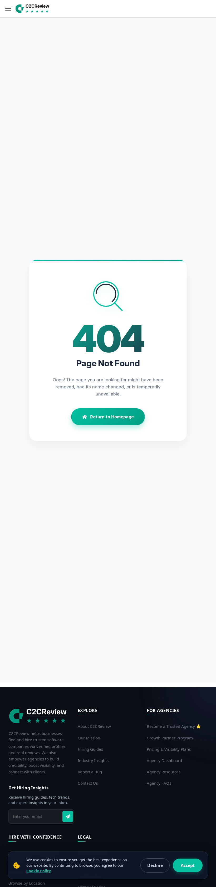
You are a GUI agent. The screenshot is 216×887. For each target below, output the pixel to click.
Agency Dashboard (164, 760)
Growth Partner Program (170, 737)
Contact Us (88, 783)
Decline (155, 865)
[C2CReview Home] (38, 716)
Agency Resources (163, 771)
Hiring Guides (90, 749)
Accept (188, 865)
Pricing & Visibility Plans (169, 749)
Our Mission (89, 737)
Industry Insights (93, 760)
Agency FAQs (159, 783)
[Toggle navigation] (8, 9)
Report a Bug (90, 771)
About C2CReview (94, 726)
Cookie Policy (38, 870)
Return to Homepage (111, 416)
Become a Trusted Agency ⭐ (174, 726)
